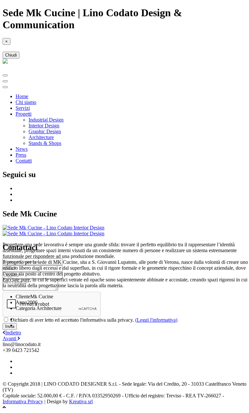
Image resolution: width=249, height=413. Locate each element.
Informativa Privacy (23, 401)
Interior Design (44, 125)
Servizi (23, 108)
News (22, 149)
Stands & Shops (45, 143)
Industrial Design (46, 120)
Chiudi (11, 55)
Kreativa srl (81, 401)
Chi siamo (26, 102)
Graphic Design (45, 131)
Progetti (23, 114)
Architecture (41, 137)
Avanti (10, 338)
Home (22, 96)
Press (21, 155)
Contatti (24, 160)
